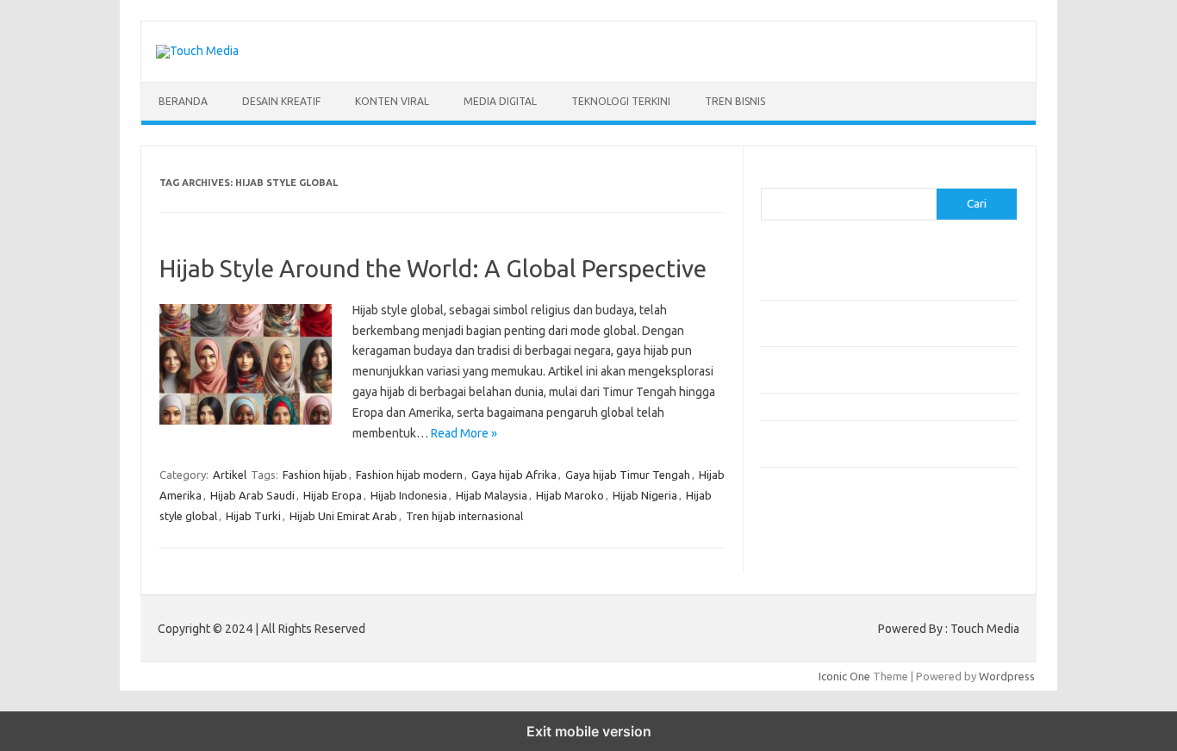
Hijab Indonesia (409, 495)
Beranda (183, 101)
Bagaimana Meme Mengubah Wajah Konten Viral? (884, 406)
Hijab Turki (253, 516)
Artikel (229, 475)
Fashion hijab (315, 475)
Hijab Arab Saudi (252, 495)
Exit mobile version (588, 731)
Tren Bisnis (735, 101)
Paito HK (783, 548)
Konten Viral (392, 101)
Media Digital (500, 101)
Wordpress (1007, 676)
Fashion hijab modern (409, 475)
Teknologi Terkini (620, 101)
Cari (771, 177)
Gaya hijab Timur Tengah (627, 475)
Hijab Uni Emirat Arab (343, 516)
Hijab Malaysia (491, 495)
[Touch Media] (197, 51)
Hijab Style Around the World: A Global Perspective (433, 268)
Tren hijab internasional (464, 516)
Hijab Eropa (332, 495)
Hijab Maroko (570, 495)
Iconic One (844, 676)
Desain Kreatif (281, 101)
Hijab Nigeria (645, 495)
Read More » (464, 433)
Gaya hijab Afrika (514, 475)
